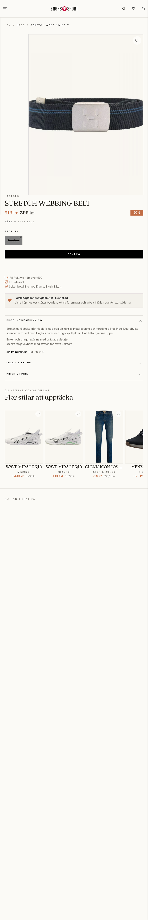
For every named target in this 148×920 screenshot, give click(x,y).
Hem (8, 25)
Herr (21, 25)
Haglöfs (12, 196)
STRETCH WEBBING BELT (49, 25)
